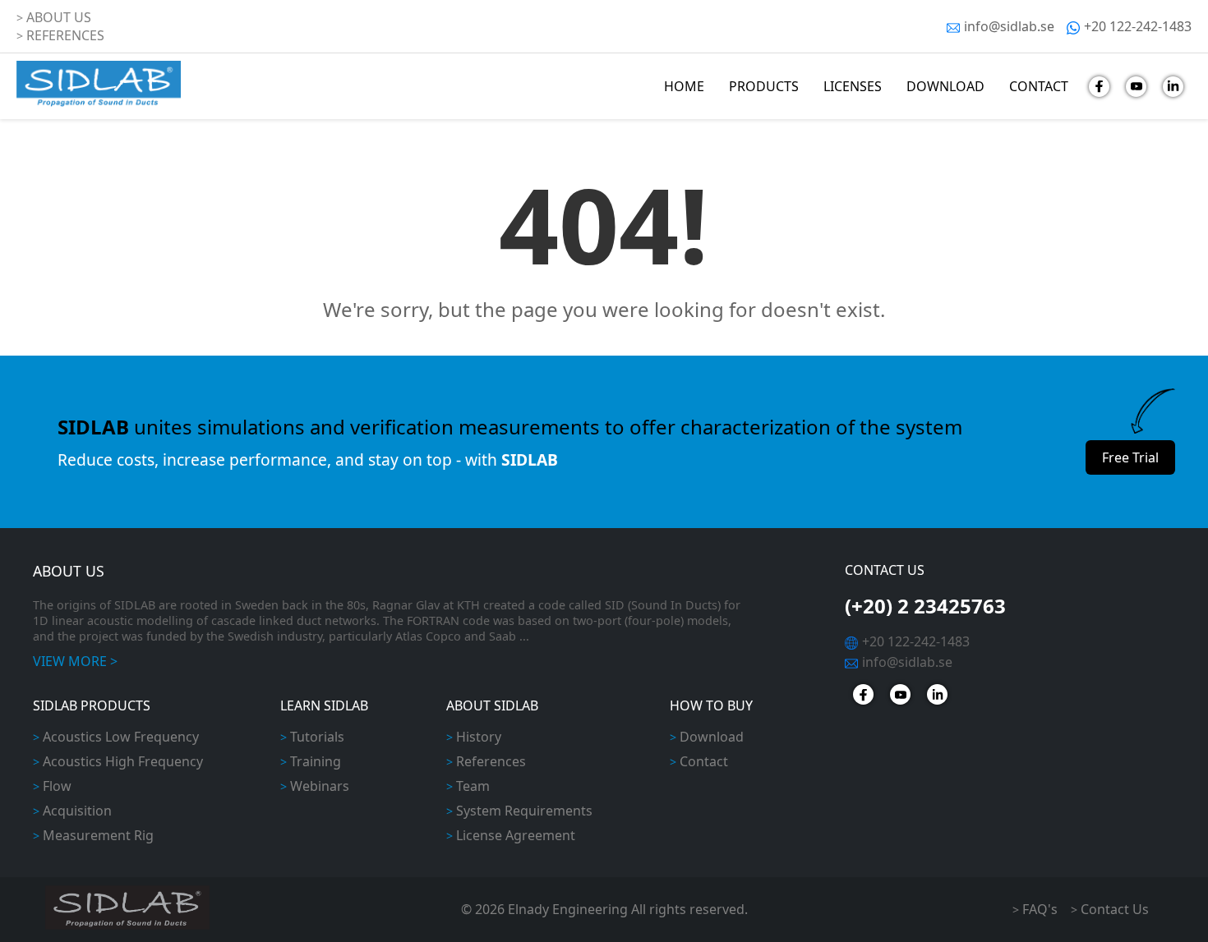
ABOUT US (58, 17)
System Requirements (524, 811)
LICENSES (852, 86)
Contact (704, 761)
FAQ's (1040, 909)
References (491, 761)
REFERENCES (65, 35)
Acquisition (77, 811)
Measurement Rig (98, 835)
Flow (57, 786)
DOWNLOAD (945, 86)
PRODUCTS (764, 86)
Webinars (319, 786)
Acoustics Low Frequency (121, 737)
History (478, 737)
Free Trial (1130, 457)
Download (712, 737)
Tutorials (317, 737)
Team (473, 786)
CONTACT (1038, 86)
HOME (684, 86)
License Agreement (515, 835)
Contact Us (1115, 909)
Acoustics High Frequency (123, 761)
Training (315, 761)
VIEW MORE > (75, 661)
